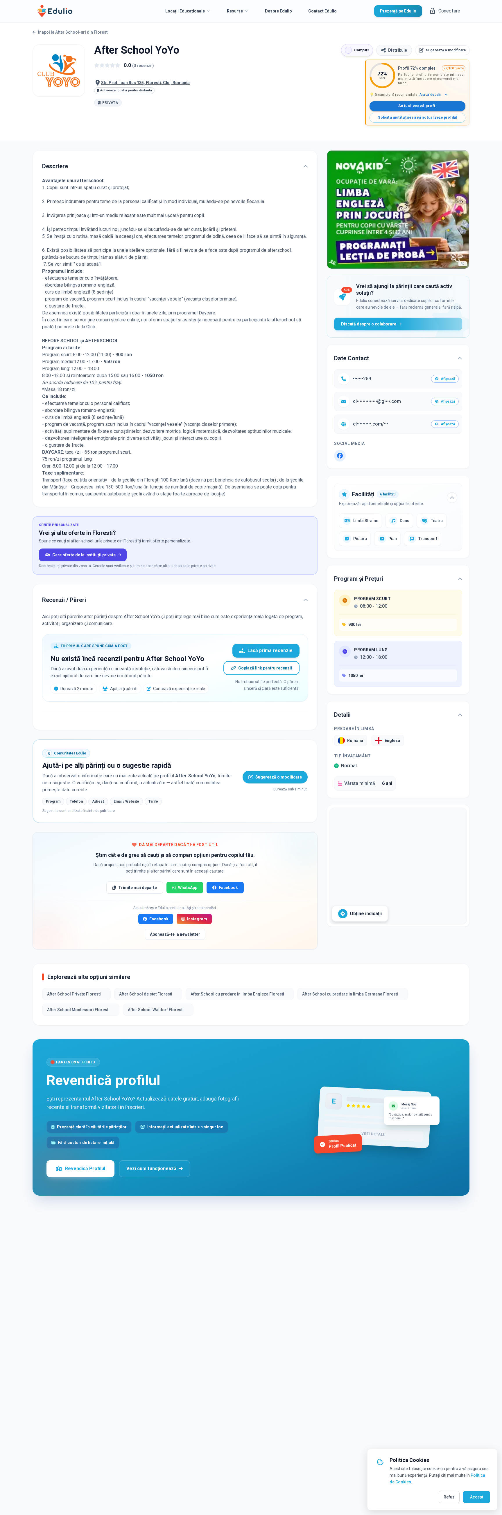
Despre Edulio (278, 11)
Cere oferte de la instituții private (84, 555)
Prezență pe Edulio (398, 11)
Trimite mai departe (137, 887)
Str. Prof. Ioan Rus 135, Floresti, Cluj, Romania (145, 82)
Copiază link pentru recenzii (265, 668)
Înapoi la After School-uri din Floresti (73, 32)
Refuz (449, 1497)
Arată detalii (430, 95)
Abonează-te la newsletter (175, 934)
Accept (476, 1497)
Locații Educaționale (185, 11)
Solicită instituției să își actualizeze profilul (417, 117)
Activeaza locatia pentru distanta (126, 90)
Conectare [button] (449, 11)
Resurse (235, 11)
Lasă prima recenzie (270, 650)
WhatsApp (187, 887)
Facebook (228, 887)
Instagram (197, 919)
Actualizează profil (417, 106)
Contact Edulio (322, 11)
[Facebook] (340, 455)
